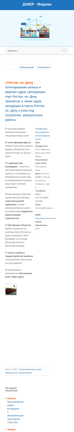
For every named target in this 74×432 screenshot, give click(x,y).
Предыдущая (27, 67)
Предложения (42, 132)
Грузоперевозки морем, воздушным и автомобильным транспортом (15, 408)
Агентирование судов (30, 369)
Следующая (43, 67)
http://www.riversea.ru (45, 218)
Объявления (41, 128)
